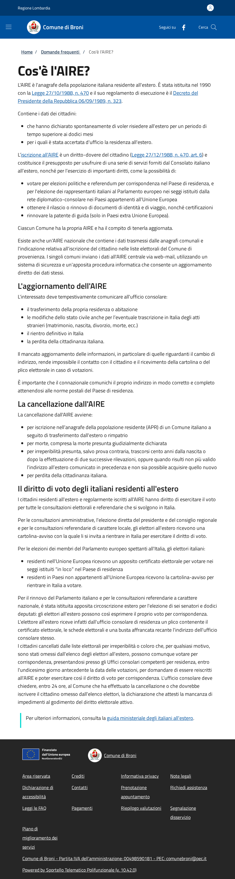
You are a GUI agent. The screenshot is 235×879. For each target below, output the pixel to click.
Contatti (80, 787)
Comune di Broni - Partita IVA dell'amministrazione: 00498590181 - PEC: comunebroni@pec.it (114, 858)
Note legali (180, 776)
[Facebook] (181, 27)
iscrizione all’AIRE (39, 155)
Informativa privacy (140, 776)
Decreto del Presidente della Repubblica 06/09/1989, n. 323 (108, 97)
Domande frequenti (61, 51)
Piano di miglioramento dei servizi (40, 837)
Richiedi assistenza (188, 787)
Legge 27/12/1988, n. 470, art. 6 (167, 155)
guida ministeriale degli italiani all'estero (150, 718)
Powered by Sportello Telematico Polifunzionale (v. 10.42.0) (79, 869)
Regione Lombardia (34, 8)
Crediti (78, 776)
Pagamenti (82, 808)
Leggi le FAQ (34, 808)
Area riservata (36, 776)
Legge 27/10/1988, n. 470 (60, 93)
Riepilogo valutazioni (141, 808)
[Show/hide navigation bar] (8, 27)
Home (27, 51)
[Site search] (213, 27)
